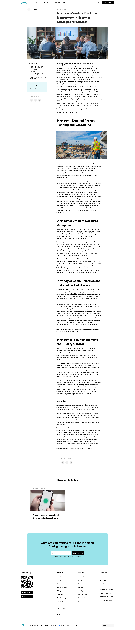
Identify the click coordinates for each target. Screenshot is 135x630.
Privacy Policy (53, 625)
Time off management (63, 598)
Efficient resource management (66, 229)
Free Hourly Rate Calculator (106, 600)
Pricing (65, 2)
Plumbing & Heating (83, 594)
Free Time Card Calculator (106, 589)
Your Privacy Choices (64, 625)
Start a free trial (78, 553)
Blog (100, 577)
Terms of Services (44, 625)
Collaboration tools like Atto (65, 304)
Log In (98, 2)
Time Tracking (61, 577)
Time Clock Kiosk (61, 608)
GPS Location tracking (63, 584)
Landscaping (81, 584)
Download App (26, 573)
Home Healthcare (83, 598)
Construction (81, 577)
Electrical (80, 587)
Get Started (107, 2)
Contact (101, 584)
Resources (56, 2)
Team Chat (60, 601)
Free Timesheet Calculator (106, 596)
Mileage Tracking (61, 591)
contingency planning (83, 363)
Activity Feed (60, 605)
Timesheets (60, 594)
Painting (80, 580)
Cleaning (80, 591)
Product (36, 2)
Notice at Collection (75, 625)
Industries (45, 2)
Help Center (102, 580)
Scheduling (60, 580)
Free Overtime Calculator (105, 593)
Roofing (80, 601)
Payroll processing (62, 587)
